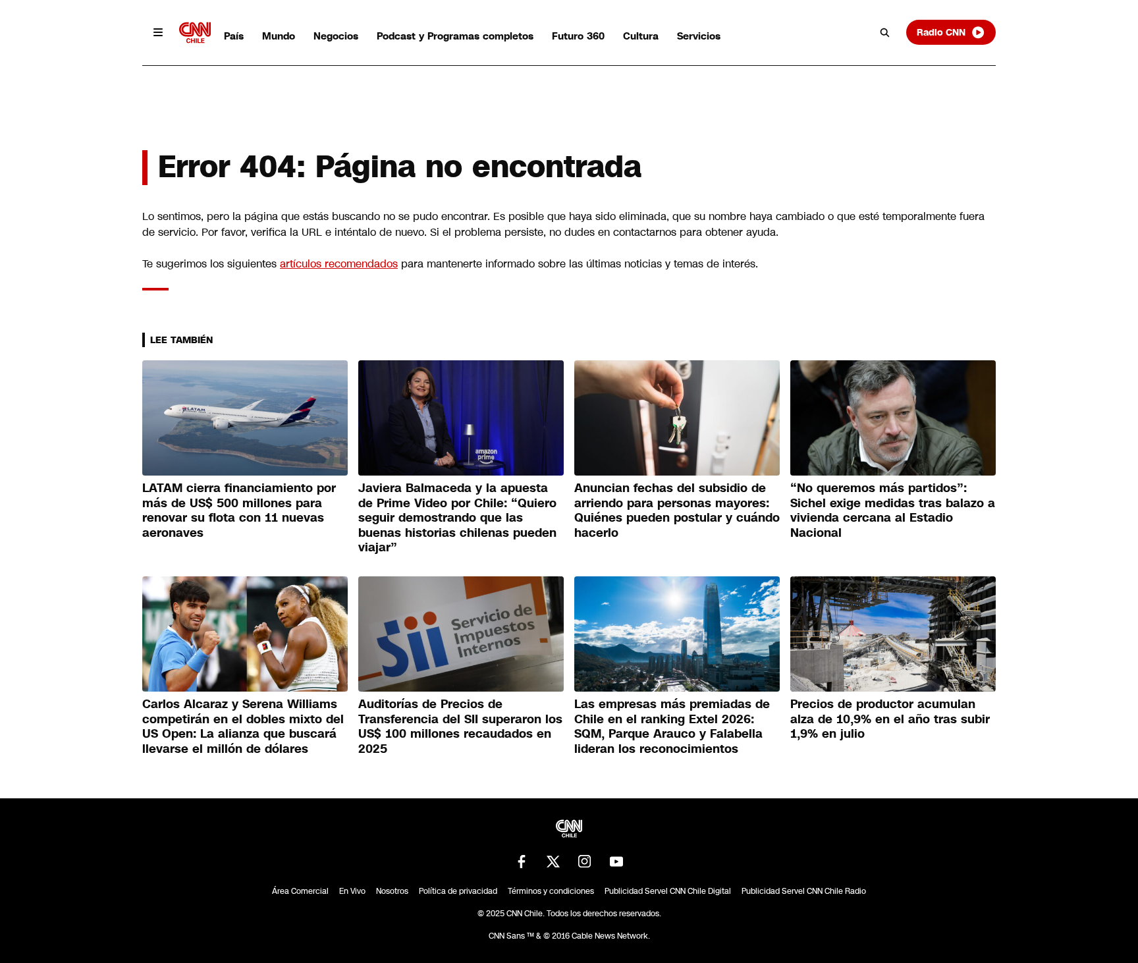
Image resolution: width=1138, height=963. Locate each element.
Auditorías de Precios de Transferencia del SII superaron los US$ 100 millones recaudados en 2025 (460, 726)
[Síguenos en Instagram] (584, 861)
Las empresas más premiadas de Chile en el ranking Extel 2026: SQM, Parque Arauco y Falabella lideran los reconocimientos (672, 726)
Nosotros (392, 891)
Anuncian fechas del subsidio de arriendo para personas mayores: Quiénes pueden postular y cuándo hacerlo (677, 510)
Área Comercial (300, 891)
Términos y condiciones (551, 891)
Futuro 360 (578, 36)
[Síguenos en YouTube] (616, 861)
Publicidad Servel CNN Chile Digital (668, 891)
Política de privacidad (458, 891)
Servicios (698, 36)
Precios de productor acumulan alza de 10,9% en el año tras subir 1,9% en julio (890, 719)
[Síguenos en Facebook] (521, 861)
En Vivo (352, 891)
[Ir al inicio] (195, 32)
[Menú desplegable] (158, 32)
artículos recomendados (339, 263)
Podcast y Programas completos (455, 36)
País (234, 36)
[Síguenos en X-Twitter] (553, 861)
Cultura (641, 36)
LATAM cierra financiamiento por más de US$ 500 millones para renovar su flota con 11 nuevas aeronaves (239, 510)
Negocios (335, 36)
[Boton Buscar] (885, 32)
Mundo (278, 36)
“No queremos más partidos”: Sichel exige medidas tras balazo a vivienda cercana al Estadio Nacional (892, 510)
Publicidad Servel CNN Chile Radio (804, 891)
